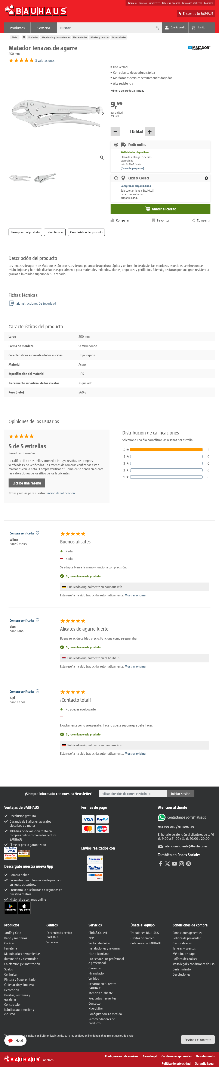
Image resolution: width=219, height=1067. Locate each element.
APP (91, 938)
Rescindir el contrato (198, 1040)
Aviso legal (149, 1056)
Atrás (14, 37)
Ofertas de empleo (142, 938)
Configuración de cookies (121, 1056)
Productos (17, 27)
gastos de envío (124, 1035)
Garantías (95, 968)
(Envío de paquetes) (132, 168)
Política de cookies (185, 959)
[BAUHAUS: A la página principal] (36, 12)
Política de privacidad (187, 938)
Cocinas (9, 943)
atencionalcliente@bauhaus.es (186, 846)
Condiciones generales (187, 933)
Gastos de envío (183, 943)
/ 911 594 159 (184, 827)
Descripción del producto (25, 232)
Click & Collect (98, 933)
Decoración (11, 990)
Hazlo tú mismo (99, 953)
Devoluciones (181, 974)
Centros (142, 2)
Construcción (12, 1004)
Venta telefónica (99, 943)
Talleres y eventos (171, 2)
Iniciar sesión (181, 793)
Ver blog (94, 978)
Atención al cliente (101, 993)
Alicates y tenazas (99, 37)
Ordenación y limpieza (19, 984)
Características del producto (86, 232)
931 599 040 (166, 827)
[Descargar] (11, 907)
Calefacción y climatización (22, 964)
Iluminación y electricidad (21, 959)
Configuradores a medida (105, 1014)
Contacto (208, 2)
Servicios (43, 27)
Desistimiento (182, 969)
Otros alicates (119, 37)
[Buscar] (156, 27)
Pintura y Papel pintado (20, 979)
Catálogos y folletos (192, 2)
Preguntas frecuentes (102, 998)
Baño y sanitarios (15, 938)
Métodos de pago (184, 953)
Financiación (97, 973)
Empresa (132, 2)
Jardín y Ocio (12, 933)
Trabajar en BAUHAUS (144, 933)
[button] (103, 114)
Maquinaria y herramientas (22, 953)
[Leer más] (95, 827)
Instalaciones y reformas (105, 948)
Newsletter (154, 2)
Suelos (8, 969)
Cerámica (10, 974)
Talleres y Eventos (184, 948)
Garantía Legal (205, 1063)
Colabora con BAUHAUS (145, 943)
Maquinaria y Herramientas (56, 37)
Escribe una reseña (26, 483)
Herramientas (80, 37)
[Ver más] (95, 868)
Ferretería (10, 948)
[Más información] (206, 178)
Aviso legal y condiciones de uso (194, 964)
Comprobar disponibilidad (136, 186)
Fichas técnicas (54, 232)
